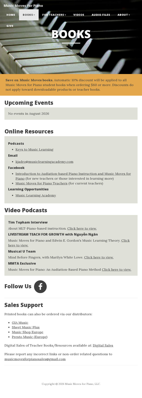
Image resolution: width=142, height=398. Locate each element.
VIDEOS (78, 14)
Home (10, 14)
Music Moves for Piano (23, 5)
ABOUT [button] (123, 14)
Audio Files (101, 14)
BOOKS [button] (28, 14)
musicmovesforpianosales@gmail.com (35, 359)
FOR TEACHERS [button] (53, 14)
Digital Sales (103, 345)
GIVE (9, 26)
